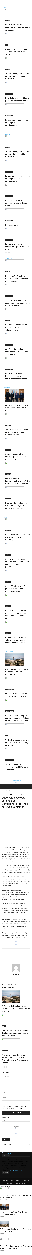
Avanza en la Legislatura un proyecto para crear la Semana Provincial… (16, 432)
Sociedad (8, 20)
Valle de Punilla (7, 258)
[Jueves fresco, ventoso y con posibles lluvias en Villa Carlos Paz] (17, 63)
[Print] (24, 954)
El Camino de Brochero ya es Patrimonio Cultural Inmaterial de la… (17, 671)
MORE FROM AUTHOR (10, 987)
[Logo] (0, 790)
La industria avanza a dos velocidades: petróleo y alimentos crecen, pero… (16, 640)
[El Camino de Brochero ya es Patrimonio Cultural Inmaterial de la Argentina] (17, 659)
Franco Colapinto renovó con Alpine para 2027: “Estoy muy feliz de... (16, 1247)
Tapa (4, 7)
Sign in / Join (7, 4)
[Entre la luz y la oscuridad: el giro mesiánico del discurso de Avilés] (17, 88)
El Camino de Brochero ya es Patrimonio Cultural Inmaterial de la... (15, 1230)
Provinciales (6, 388)
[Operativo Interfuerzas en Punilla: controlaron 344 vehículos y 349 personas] (17, 314)
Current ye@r (6, 1117)
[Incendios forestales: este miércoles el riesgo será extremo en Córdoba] (17, 492)
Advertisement (18, 1180)
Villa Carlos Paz (7, 134)
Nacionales (6, 517)
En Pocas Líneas (12, 225)
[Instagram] (3, 778)
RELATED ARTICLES (9, 985)
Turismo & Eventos (8, 652)
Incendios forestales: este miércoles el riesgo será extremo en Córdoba (16, 505)
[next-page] (9, 129)
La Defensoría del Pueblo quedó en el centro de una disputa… (16, 203)
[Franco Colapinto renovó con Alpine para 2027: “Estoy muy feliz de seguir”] (16, 1241)
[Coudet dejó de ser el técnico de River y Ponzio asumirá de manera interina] (16, 1190)
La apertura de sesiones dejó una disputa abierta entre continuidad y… (17, 122)
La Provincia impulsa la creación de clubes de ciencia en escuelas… (17, 27)
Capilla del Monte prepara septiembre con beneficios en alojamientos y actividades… (17, 718)
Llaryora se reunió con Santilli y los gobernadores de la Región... (13, 1213)
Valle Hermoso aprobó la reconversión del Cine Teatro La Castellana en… (17, 303)
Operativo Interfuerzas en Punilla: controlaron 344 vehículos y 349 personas (16, 327)
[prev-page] (6, 129)
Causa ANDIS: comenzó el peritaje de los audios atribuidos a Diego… (16, 588)
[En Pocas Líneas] (17, 214)
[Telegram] (28, 954)
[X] (5, 778)
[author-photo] (16, 972)
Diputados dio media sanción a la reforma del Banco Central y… (17, 537)
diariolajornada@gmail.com (15, 1170)
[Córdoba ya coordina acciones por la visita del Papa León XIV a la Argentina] (17, 444)
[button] (3, 786)
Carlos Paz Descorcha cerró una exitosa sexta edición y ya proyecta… (17, 742)
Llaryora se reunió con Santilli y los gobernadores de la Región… (17, 407)
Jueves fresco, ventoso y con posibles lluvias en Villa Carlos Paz (17, 76)
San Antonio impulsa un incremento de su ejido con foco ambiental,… (16, 351)
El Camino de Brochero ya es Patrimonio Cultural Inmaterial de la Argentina (16, 1008)
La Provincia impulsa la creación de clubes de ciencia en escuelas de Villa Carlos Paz (15, 1033)
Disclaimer (5, 1180)
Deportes (8, 271)
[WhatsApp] (16, 954)
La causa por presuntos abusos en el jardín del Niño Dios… (17, 246)
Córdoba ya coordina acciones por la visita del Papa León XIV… (15, 456)
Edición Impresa (9, 93)
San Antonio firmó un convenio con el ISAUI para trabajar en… (16, 767)
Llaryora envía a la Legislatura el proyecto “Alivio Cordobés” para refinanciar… (17, 481)
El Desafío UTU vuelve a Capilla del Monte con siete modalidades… (16, 278)
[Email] (20, 954)
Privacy (11, 1180)
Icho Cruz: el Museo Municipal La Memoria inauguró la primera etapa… (16, 376)
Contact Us (26, 1180)
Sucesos (7, 320)
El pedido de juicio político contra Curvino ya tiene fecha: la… (16, 51)
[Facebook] (2, 778)
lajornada (16, 974)
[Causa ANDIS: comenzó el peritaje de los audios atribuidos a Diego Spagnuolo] (17, 576)
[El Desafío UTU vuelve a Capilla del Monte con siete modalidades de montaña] (17, 265)
